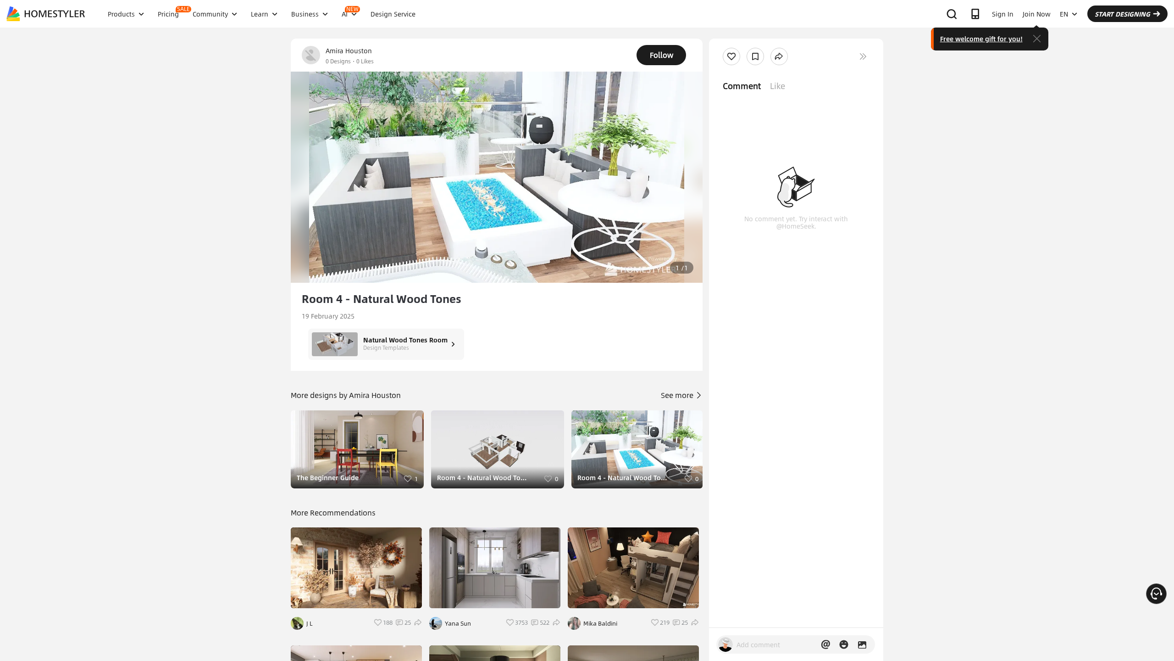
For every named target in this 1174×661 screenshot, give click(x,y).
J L (309, 623)
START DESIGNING (1122, 14)
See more (678, 395)
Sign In (1002, 14)
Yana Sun (458, 623)
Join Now (1037, 14)
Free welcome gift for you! (981, 38)
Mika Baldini (600, 623)
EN (1064, 14)
